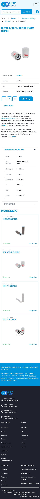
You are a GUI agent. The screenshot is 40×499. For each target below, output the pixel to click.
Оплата (3, 431)
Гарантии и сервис (6, 447)
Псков (3, 380)
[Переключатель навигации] (36, 4)
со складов (12, 136)
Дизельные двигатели (27, 465)
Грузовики (4, 469)
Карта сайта (4, 451)
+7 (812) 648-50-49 (10, 406)
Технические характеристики (14, 149)
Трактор (3, 481)
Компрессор (4, 473)
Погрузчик (4, 477)
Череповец (32, 376)
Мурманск (11, 378)
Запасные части (25, 473)
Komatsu (23, 439)
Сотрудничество (6, 443)
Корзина (3, 459)
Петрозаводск (20, 378)
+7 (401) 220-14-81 (10, 412)
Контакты (3, 455)
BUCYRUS (19, 75)
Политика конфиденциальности (29, 496)
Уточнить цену (8, 105)
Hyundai (23, 447)
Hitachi (23, 443)
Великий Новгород (31, 378)
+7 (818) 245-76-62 (10, 418)
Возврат (3, 439)
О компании (4, 427)
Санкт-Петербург (23, 367)
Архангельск (5, 369)
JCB (22, 431)
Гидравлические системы (28, 469)
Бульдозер (4, 465)
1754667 (4, 125)
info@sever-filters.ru (8, 118)
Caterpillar (24, 427)
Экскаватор (4, 485)
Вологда (4, 378)
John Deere (24, 435)
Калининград (34, 367)
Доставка (4, 435)
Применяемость (9, 204)
